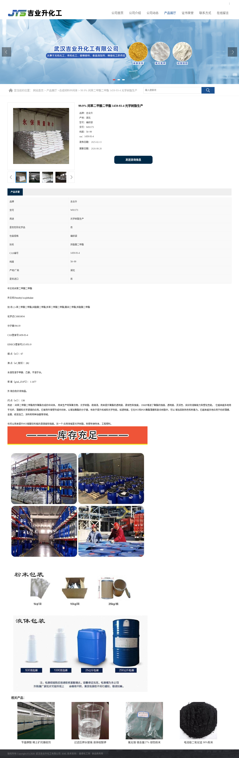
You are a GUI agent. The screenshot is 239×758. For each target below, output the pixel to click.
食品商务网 (97, 753)
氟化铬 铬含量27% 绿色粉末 (144, 742)
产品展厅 (170, 13)
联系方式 (205, 13)
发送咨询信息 (133, 159)
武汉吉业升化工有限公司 (48, 753)
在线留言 (223, 13)
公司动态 (153, 13)
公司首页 (117, 13)
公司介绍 (135, 13)
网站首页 (38, 90)
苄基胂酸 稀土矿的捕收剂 (36, 742)
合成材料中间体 (68, 90)
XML (64, 753)
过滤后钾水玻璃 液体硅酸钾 (90, 742)
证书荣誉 (188, 13)
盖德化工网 (84, 753)
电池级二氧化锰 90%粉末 (198, 742)
